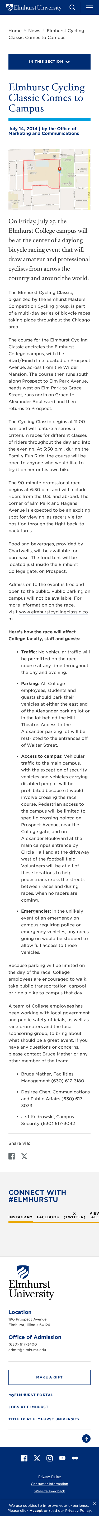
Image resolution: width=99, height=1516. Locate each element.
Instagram (20, 1217)
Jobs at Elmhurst (28, 1407)
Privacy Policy (49, 1477)
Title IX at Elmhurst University (44, 1419)
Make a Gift (49, 1377)
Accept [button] (36, 1511)
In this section (46, 61)
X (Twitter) (75, 1215)
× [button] (94, 1504)
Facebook (48, 1217)
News (34, 30)
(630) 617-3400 (22, 1344)
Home (15, 30)
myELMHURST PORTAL (30, 1395)
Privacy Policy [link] (78, 1511)
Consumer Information (49, 1484)
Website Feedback (49, 1491)
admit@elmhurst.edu (27, 1350)
